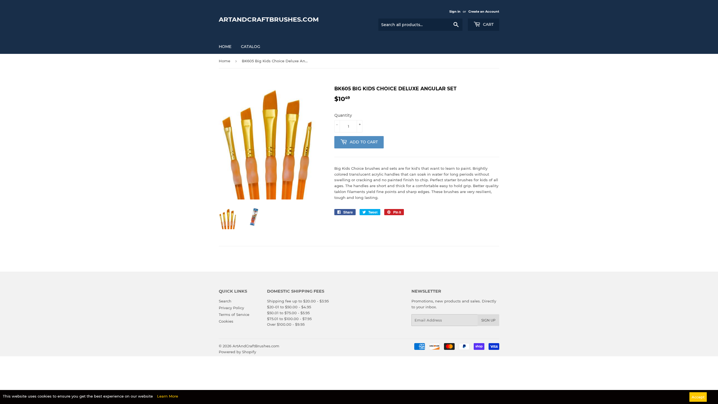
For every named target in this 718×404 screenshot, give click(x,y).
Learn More (167, 396)
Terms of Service (234, 314)
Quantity (343, 115)
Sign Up (488, 320)
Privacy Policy (231, 308)
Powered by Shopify (237, 352)
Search (225, 301)
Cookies (226, 321)
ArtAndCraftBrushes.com (269, 19)
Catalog (250, 46)
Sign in (455, 11)
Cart (488, 24)
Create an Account (483, 11)
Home (225, 46)
